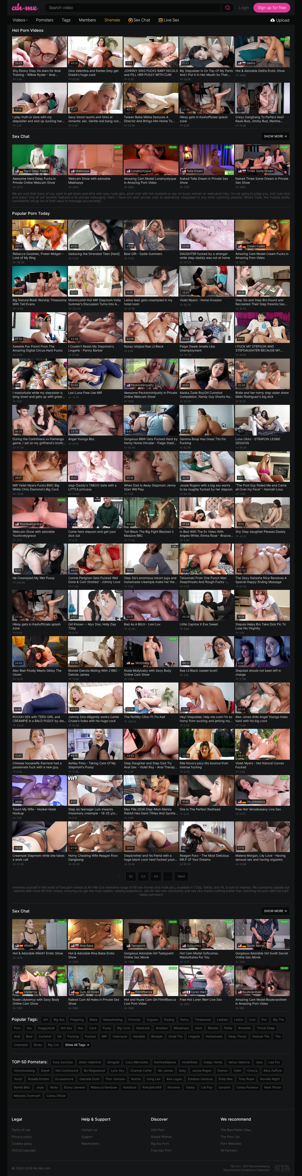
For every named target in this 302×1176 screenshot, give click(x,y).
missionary (181, 1028)
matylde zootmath (27, 1095)
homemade (214, 1036)
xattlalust (129, 1087)
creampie (21, 1045)
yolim (237, 1070)
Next (181, 876)
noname (174, 1087)
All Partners (229, 1150)
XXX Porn (157, 1130)
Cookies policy (22, 1143)
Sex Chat (142, 20)
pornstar (134, 1019)
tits (278, 1036)
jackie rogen (202, 1070)
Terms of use (21, 1130)
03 (143, 876)
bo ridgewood (94, 1070)
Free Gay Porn (161, 1150)
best (29, 1036)
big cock (123, 1028)
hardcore (143, 1028)
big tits (278, 1019)
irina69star (190, 1062)
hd (59, 1036)
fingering (77, 1019)
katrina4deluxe (165, 1062)
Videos (19, 20)
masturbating (112, 1019)
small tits (175, 1036)
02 (131, 876)
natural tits (260, 1036)
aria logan (174, 1079)
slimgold (113, 1062)
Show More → (275, 136)
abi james (165, 1070)
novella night (270, 1079)
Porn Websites (231, 1143)
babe (93, 1019)
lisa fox (274, 1062)
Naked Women (161, 1137)
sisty (182, 1070)
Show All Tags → (77, 1045)
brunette (244, 1028)
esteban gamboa (200, 1079)
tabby (190, 1087)
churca (252, 1070)
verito (54, 1087)
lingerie (194, 1036)
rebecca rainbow (104, 1087)
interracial (120, 1036)
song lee (154, 1079)
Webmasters (90, 1143)
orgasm (152, 1019)
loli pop (206, 1087)
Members (87, 20)
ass (80, 1028)
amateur (162, 1028)
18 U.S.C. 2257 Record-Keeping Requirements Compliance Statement (247, 1168)
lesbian (222, 1019)
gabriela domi (89, 1079)
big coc (53, 1045)
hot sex (66, 1028)
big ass (59, 1019)
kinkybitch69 (152, 1087)
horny (184, 1019)
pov (264, 1019)
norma (136, 1079)
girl (45, 1019)
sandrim (224, 1087)
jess (259, 1062)
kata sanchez (63, 1062)
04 (156, 876)
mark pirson (272, 1087)
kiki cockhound (66, 1070)
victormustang (24, 1070)
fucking (73, 1036)
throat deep (266, 1028)
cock (93, 1028)
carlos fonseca (247, 1087)
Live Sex (171, 20)
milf (104, 1036)
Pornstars (44, 20)
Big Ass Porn (160, 1143)
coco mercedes (136, 1062)
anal (17, 1036)
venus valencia (239, 1062)
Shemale (112, 20)
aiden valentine (90, 1062)
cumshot (44, 1036)
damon (223, 1070)
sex (29, 1028)
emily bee (226, 1079)
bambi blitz (22, 1087)
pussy (107, 1028)
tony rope (246, 1079)
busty (38, 1045)
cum (252, 1019)
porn (17, 1028)
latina (238, 1019)
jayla (40, 1087)
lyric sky (117, 1070)
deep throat (237, 1036)
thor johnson (115, 1079)
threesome (203, 1019)
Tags (66, 20)
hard (198, 1028)
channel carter (141, 1070)
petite (228, 1028)
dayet (45, 1070)
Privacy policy (22, 1137)
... (167, 876)
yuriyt (18, 1079)
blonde (213, 1028)
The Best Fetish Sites (236, 1130)
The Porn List (230, 1137)
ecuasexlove (64, 1079)
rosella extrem (38, 1079)
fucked (90, 1036)
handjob (139, 1036)
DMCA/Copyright (24, 1150)
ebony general (74, 1087)
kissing (169, 1019)
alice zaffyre (273, 1070)
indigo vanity (213, 1062)
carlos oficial (55, 1095)
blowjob (156, 1036)
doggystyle (46, 1028)
